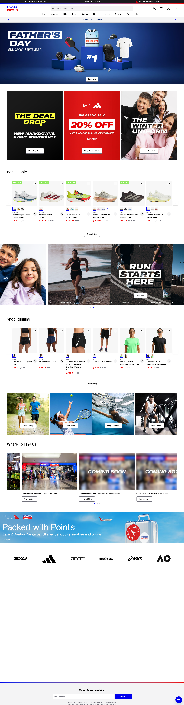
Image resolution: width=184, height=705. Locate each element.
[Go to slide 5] (99, 503)
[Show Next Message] (175, 19)
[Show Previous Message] (8, 19)
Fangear (118, 14)
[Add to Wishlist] (34, 183)
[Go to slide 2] (93, 307)
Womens (54, 14)
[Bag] (175, 8)
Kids (65, 14)
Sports (107, 14)
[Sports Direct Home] (12, 8)
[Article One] (106, 558)
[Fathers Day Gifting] (92, 53)
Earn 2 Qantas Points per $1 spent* (149, 1)
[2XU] (20, 558)
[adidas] (49, 558)
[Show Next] (175, 202)
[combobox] (92, 8)
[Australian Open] (163, 558)
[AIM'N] (77, 558)
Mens (43, 14)
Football (75, 14)
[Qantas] (92, 527)
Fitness (96, 14)
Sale (128, 14)
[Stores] (154, 8)
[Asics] (134, 558)
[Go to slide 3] (94, 503)
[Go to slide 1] (90, 307)
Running (85, 14)
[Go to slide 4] (97, 503)
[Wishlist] (161, 8)
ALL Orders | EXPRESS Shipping (90, 1)
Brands (138, 14)
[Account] (168, 8)
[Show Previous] (8, 202)
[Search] (53, 8)
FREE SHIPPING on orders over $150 (35, 1)
